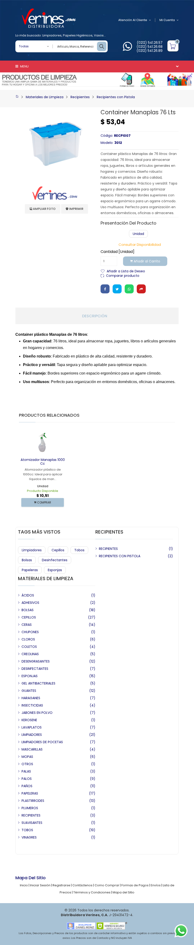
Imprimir (75, 209)
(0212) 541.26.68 (150, 46)
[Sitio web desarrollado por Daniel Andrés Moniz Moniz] (81, 925)
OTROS (27, 764)
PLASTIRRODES (33, 800)
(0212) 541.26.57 (150, 42)
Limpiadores (52, 35)
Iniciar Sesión (40, 885)
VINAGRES (29, 837)
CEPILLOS (29, 617)
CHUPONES (30, 632)
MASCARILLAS (32, 749)
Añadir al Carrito (146, 261)
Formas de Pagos (135, 885)
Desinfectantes (54, 560)
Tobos (79, 550)
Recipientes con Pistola (116, 97)
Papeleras (30, 570)
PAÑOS (27, 786)
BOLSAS (28, 610)
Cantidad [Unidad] (117, 251)
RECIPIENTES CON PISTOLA (119, 556)
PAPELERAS (30, 793)
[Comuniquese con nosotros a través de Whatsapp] (127, 49)
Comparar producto (122, 275)
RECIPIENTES (108, 548)
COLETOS (29, 646)
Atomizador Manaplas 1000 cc (43, 461)
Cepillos (58, 550)
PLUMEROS (30, 808)
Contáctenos (82, 885)
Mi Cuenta (167, 20)
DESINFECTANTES (35, 668)
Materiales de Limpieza (44, 97)
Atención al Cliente (132, 20)
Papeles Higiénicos (78, 35)
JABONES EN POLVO (37, 712)
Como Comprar (107, 885)
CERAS (27, 624)
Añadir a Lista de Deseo (126, 271)
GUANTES (29, 690)
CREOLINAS (30, 654)
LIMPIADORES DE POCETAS (42, 742)
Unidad (138, 233)
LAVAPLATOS (32, 727)
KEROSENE (29, 720)
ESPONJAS (30, 676)
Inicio (24, 885)
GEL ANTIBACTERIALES (38, 683)
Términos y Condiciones (91, 892)
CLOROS (28, 639)
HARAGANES (31, 698)
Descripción (94, 316)
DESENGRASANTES (36, 661)
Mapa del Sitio (123, 892)
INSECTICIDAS (32, 705)
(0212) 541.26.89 (150, 50)
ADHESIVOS (30, 602)
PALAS (26, 771)
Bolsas (27, 560)
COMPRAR (43, 502)
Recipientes (80, 97)
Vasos (99, 35)
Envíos (156, 885)
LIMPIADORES (32, 734)
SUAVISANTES (32, 822)
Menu (24, 66)
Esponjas (55, 570)
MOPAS (27, 756)
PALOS (27, 778)
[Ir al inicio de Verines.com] (17, 97)
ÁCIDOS (28, 595)
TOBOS (27, 830)
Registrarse (61, 885)
